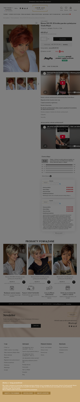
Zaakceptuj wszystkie (43, 393)
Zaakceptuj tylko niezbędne (11, 393)
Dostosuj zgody (28, 393)
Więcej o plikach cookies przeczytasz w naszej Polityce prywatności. (19, 389)
